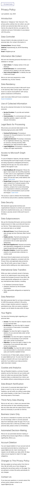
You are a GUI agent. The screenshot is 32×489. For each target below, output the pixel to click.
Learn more (11, 179)
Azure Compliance (6, 99)
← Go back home (8, 4)
